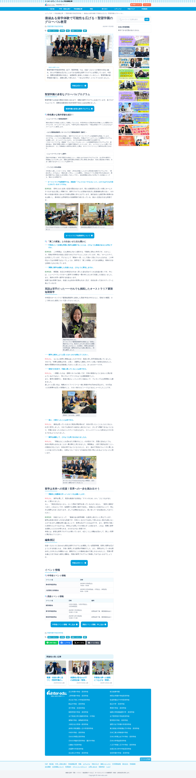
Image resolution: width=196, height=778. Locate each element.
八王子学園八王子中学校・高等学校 (123, 745)
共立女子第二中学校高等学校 (79, 700)
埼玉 (68, 31)
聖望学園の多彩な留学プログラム (78, 109)
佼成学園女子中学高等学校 (119, 700)
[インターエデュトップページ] (57, 693)
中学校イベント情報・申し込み (63, 624)
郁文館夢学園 (115, 692)
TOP (46, 764)
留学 (85, 31)
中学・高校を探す (65, 9)
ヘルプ (108, 767)
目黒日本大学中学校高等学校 (120, 749)
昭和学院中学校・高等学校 (78, 712)
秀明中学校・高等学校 (118, 708)
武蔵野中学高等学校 (76, 749)
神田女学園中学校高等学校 (119, 696)
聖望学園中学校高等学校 (55, 26)
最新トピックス (106, 764)
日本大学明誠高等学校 (118, 741)
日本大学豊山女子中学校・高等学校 (123, 736)
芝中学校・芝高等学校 (77, 708)
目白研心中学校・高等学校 (78, 753)
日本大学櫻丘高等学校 (77, 736)
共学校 (62, 31)
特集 (91, 9)
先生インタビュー (53, 31)
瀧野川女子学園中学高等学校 (120, 724)
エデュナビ (117, 9)
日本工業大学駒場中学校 (119, 732)
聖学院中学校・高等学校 (119, 720)
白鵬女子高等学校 (75, 745)
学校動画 (144, 9)
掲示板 (52, 9)
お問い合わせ (93, 767)
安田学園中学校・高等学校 (119, 753)
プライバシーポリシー (80, 767)
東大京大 (104, 9)
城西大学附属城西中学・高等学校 (122, 712)
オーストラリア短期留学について (78, 235)
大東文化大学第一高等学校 (78, 724)
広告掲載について (58, 767)
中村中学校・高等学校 (77, 732)
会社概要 (48, 767)
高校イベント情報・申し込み (93, 624)
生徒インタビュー (76, 31)
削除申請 (102, 767)
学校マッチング (137, 5)
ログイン (147, 5)
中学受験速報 (116, 764)
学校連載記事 (78, 9)
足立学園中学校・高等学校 (78, 692)
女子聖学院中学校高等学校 (119, 716)
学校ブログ (131, 9)
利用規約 (68, 767)
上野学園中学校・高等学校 (78, 696)
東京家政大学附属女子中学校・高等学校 (124, 728)
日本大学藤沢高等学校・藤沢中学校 (82, 741)
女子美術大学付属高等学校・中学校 (82, 716)
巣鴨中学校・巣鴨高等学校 (78, 720)
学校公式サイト (78, 86)
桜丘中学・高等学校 (117, 704)
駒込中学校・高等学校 (77, 704)
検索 (146, 19)
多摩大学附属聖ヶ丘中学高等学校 (81, 728)
